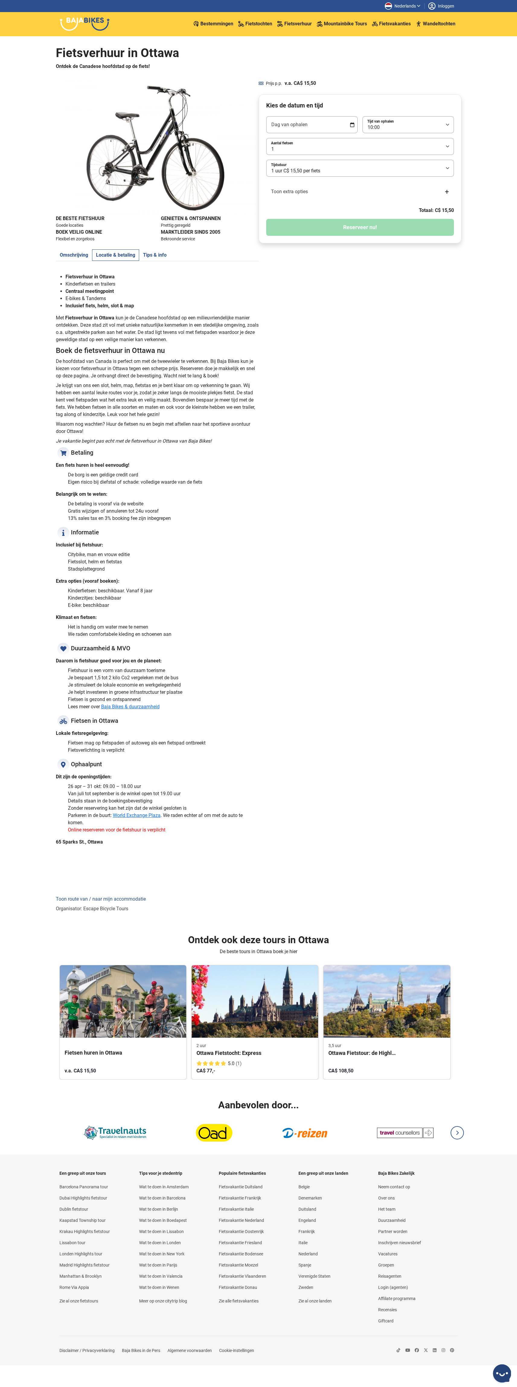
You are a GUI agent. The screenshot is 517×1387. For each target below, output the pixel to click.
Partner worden (392, 1231)
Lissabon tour (72, 1242)
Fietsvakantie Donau (238, 1287)
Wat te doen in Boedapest (163, 1220)
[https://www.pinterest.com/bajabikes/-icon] (452, 1351)
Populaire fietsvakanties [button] (242, 1173)
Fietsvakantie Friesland (240, 1242)
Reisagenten (389, 1276)
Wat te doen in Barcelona (162, 1198)
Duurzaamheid (392, 1220)
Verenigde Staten (314, 1276)
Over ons (386, 1198)
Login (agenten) (393, 1287)
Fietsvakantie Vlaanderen (242, 1276)
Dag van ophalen (289, 124)
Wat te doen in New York (161, 1253)
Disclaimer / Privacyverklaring (87, 1350)
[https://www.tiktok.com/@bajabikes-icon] (398, 1351)
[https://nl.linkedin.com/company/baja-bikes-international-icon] (434, 1351)
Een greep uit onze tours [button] (82, 1173)
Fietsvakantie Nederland (241, 1220)
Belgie (304, 1186)
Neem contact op (394, 1186)
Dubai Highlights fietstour (83, 1198)
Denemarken (310, 1198)
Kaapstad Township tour (82, 1220)
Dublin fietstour (73, 1209)
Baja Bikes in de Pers (141, 1350)
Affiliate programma (397, 1298)
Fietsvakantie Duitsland (241, 1186)
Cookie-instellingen (236, 1350)
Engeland (307, 1220)
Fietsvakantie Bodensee (241, 1253)
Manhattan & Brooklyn (80, 1276)
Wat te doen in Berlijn (158, 1209)
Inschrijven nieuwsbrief (399, 1242)
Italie (303, 1242)
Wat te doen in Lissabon (161, 1231)
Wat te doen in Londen (160, 1242)
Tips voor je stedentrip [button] (160, 1173)
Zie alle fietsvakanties (239, 1301)
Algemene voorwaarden (190, 1350)
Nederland (308, 1253)
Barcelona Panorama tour (83, 1186)
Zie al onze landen (315, 1301)
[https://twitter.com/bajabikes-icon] (426, 1351)
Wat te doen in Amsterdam (164, 1186)
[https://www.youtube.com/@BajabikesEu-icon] (407, 1351)
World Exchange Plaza (137, 815)
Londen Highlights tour (80, 1253)
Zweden (305, 1287)
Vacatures (387, 1253)
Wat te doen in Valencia (161, 1276)
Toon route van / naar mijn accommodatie (101, 899)
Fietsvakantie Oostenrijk (241, 1231)
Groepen (386, 1265)
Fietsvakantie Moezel (238, 1265)
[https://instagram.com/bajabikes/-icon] (443, 1351)
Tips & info (155, 255)
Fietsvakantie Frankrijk (240, 1198)
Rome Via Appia (74, 1287)
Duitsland (307, 1209)
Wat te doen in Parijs (158, 1265)
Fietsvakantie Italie (236, 1209)
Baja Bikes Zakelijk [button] (396, 1173)
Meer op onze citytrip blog (163, 1301)
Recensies (387, 1309)
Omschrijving (74, 255)
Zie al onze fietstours (78, 1301)
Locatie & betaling (115, 255)
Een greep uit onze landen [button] (323, 1173)
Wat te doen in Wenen (159, 1287)
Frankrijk (306, 1231)
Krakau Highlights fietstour (84, 1231)
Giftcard (386, 1320)
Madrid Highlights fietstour (84, 1265)
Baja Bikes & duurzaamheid (130, 707)
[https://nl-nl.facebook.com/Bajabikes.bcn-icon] (417, 1351)
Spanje (304, 1265)
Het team (386, 1209)
